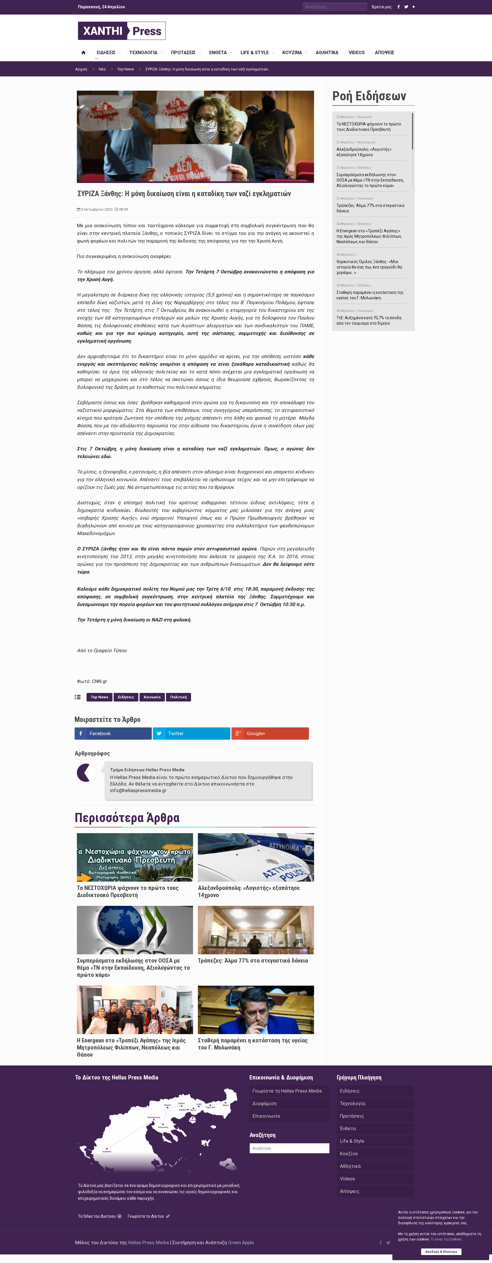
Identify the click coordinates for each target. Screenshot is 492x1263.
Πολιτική (178, 697)
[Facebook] (398, 6)
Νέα (102, 69)
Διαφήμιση (264, 1103)
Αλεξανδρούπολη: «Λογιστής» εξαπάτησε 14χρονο (364, 149)
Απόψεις (349, 1191)
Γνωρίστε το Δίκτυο (146, 1216)
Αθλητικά (350, 1166)
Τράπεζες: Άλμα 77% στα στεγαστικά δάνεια (253, 960)
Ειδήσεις (126, 697)
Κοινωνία (152, 697)
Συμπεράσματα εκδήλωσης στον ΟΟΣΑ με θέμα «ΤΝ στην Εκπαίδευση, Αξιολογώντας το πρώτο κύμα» (133, 967)
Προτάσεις (352, 1116)
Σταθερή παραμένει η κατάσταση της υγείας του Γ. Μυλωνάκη (370, 292)
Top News (125, 69)
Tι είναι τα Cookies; (446, 1239)
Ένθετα (348, 1128)
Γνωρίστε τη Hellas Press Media (287, 1091)
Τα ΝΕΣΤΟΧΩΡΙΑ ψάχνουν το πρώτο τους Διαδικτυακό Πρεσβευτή (128, 891)
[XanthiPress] (122, 29)
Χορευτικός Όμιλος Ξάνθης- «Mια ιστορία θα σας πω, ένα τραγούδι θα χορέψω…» (369, 264)
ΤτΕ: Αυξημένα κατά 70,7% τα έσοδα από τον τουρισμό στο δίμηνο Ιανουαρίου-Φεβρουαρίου (369, 320)
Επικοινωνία (266, 1116)
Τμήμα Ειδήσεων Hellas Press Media (147, 769)
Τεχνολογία (352, 1103)
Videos (347, 1178)
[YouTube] (414, 6)
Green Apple (241, 1242)
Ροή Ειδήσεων (369, 95)
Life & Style (352, 1141)
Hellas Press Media (148, 1242)
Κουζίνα (349, 1153)
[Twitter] (406, 6)
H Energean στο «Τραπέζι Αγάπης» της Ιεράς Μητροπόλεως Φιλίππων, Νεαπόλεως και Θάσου (131, 1047)
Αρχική (81, 69)
